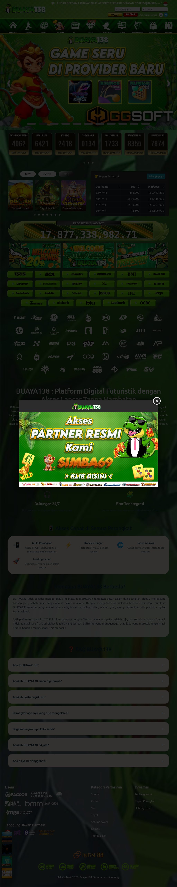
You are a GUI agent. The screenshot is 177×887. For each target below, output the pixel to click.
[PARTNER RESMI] (88, 449)
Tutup (157, 401)
